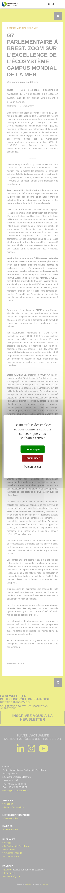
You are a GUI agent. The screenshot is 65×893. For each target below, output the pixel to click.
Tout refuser (32, 458)
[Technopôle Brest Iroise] (10, 4)
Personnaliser (32, 466)
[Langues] (49, 4)
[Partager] (53, 4)
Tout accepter (32, 449)
